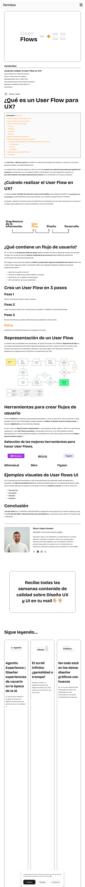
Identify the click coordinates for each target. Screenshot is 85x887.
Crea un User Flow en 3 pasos (15, 76)
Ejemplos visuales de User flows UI (17, 84)
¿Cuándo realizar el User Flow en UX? (23, 71)
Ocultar (18, 115)
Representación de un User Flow (16, 79)
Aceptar (29, 882)
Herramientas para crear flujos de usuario (19, 82)
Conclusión (8, 87)
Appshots (11, 498)
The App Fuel (13, 490)
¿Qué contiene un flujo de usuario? (16, 74)
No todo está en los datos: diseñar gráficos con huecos (68, 672)
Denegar (42, 882)
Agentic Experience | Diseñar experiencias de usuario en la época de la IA (16, 677)
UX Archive (12, 493)
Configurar (56, 882)
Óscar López (14, 94)
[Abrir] (81, 5)
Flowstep (11, 495)
